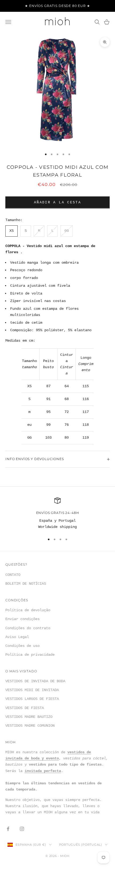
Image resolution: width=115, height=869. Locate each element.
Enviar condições (22, 619)
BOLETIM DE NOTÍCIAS (25, 583)
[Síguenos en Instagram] (22, 828)
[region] (57, 513)
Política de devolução (27, 610)
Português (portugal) (80, 844)
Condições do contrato (27, 628)
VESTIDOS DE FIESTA (24, 708)
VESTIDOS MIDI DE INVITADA (32, 690)
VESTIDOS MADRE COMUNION (30, 725)
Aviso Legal (17, 637)
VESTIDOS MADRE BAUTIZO (28, 717)
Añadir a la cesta (57, 202)
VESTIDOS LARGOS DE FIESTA (32, 699)
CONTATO (12, 575)
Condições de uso (22, 646)
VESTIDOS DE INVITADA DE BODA (35, 681)
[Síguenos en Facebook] (8, 828)
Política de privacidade (30, 654)
